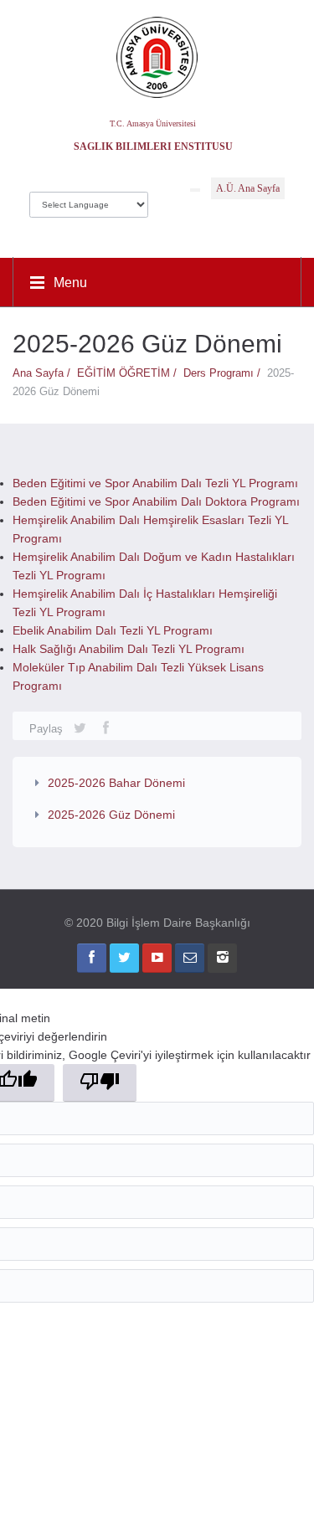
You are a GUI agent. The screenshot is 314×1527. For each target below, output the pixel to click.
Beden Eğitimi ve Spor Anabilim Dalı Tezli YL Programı (155, 483)
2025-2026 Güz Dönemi (111, 814)
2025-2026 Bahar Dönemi (116, 782)
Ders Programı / (225, 373)
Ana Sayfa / (45, 373)
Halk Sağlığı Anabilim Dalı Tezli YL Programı (129, 649)
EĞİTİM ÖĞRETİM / (130, 373)
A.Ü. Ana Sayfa (248, 188)
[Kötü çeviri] (99, 1083)
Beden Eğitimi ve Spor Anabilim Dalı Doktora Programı (156, 501)
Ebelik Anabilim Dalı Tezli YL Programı (113, 630)
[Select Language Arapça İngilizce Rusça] (88, 200)
